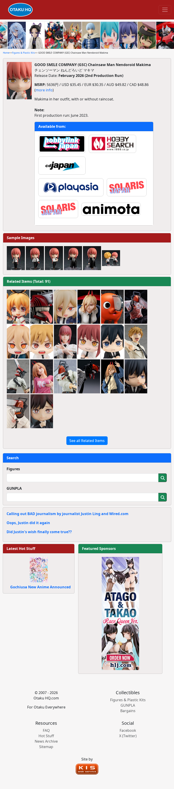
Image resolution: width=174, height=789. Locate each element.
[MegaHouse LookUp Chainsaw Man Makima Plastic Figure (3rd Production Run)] (88, 341)
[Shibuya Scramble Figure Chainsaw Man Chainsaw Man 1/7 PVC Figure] (136, 306)
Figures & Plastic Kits (23, 52)
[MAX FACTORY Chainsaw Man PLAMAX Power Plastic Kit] (112, 376)
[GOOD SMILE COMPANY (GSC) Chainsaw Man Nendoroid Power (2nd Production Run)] (65, 306)
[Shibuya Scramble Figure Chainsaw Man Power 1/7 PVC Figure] (41, 376)
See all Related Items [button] (87, 440)
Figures (13, 468)
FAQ (46, 730)
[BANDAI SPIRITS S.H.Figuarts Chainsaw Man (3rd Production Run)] (88, 376)
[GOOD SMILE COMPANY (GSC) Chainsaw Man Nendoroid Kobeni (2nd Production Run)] (41, 411)
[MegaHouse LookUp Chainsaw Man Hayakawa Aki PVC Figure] (112, 341)
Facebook (128, 730)
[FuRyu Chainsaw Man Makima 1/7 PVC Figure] (65, 341)
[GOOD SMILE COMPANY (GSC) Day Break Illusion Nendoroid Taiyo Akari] (18, 306)
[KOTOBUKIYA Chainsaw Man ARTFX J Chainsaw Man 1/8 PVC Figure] (18, 411)
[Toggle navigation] (165, 9)
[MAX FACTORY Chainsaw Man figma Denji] (65, 376)
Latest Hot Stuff (21, 548)
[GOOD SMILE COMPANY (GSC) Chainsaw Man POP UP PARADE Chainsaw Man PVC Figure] (18, 376)
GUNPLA (14, 488)
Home (6, 52)
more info (44, 90)
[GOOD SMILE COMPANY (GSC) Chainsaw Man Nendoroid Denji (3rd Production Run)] (41, 306)
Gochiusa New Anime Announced (40, 587)
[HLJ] (120, 613)
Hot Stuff (46, 735)
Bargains (127, 710)
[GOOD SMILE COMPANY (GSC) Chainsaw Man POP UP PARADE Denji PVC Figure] (136, 341)
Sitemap (46, 746)
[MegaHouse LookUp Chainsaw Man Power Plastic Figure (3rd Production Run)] (18, 341)
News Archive (46, 741)
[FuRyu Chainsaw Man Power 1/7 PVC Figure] (88, 306)
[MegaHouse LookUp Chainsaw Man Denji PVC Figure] (41, 341)
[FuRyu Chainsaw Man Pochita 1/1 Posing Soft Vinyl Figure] (112, 306)
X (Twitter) (128, 735)
